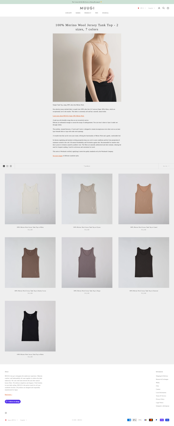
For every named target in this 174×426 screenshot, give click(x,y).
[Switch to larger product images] (4, 166)
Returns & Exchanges (162, 379)
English (151, 8)
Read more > (8, 394)
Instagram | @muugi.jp (162, 406)
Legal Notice (159, 402)
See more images (57, 156)
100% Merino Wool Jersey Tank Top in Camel (143, 227)
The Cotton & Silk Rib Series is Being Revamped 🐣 (87, 2)
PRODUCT (87, 13)
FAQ (157, 386)
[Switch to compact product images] (11, 166)
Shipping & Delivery (162, 376)
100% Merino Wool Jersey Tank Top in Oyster (87, 227)
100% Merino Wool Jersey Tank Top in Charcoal (143, 291)
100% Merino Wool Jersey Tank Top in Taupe (87, 291)
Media (158, 382)
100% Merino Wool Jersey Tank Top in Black (30, 354)
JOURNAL (105, 13)
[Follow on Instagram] (6, 413)
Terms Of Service (161, 396)
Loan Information (161, 392)
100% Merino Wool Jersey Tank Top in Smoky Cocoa (30, 291)
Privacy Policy (160, 399)
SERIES (78, 13)
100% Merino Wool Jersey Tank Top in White (30, 227)
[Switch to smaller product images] (7, 166)
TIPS (96, 13)
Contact (158, 389)
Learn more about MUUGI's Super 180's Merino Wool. (68, 116)
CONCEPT (68, 13)
